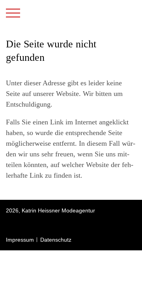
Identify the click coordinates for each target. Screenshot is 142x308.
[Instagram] (9, 225)
